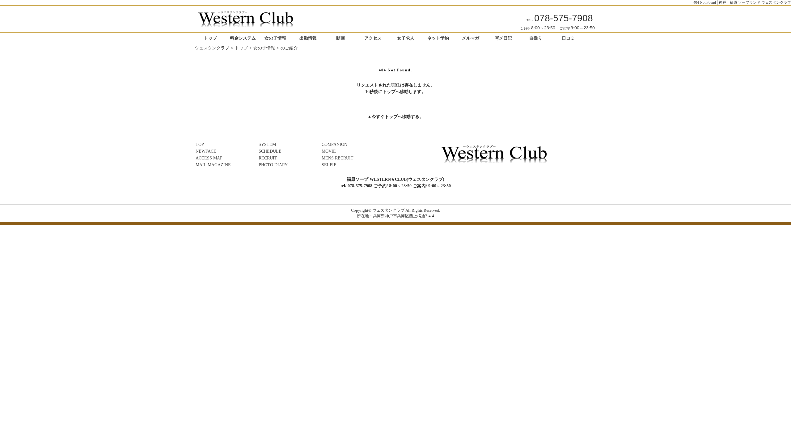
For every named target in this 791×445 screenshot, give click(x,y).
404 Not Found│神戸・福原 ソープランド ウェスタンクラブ (742, 2)
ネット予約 (438, 38)
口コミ (568, 38)
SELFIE (329, 165)
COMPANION (334, 144)
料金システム (243, 38)
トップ (210, 38)
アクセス (373, 38)
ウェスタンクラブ (212, 48)
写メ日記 (503, 38)
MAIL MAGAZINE (213, 165)
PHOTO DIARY (273, 165)
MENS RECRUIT (337, 158)
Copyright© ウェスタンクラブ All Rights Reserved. (395, 210)
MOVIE (329, 151)
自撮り (535, 38)
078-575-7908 (560, 18)
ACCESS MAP (209, 158)
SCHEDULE (270, 151)
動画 (340, 38)
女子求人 (405, 38)
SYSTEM (267, 144)
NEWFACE (206, 151)
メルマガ (470, 38)
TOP (200, 144)
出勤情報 (308, 38)
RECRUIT (268, 158)
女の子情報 (275, 38)
